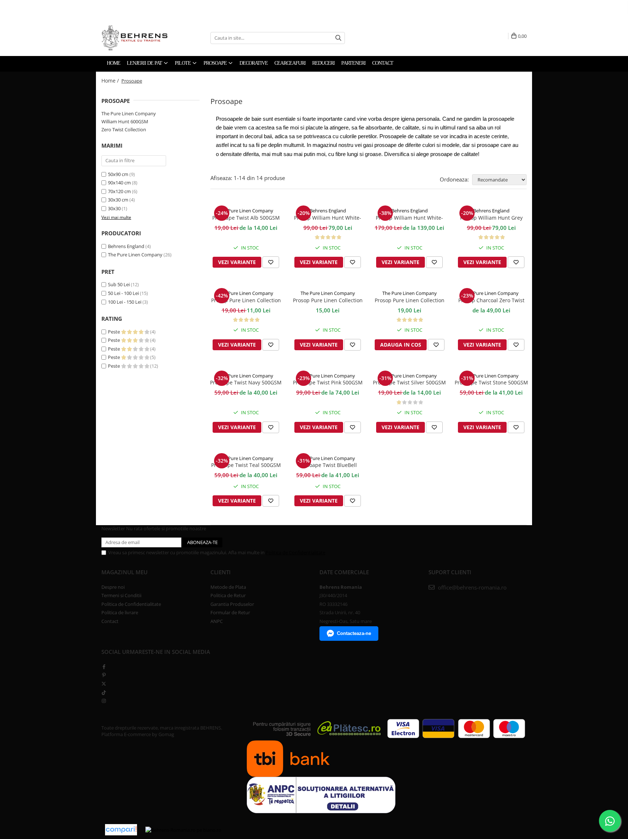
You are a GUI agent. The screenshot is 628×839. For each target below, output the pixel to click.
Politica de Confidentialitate (295, 552)
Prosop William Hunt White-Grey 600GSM (327, 218)
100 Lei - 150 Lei (124, 302)
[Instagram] (103, 701)
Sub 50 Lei (119, 284)
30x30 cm (118, 199)
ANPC (216, 621)
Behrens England (126, 246)
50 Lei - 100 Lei (123, 293)
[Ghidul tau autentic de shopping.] (121, 829)
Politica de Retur (228, 595)
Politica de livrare (119, 612)
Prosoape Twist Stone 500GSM (491, 382)
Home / (110, 80)
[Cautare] (338, 38)
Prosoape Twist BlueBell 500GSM (328, 466)
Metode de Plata (228, 587)
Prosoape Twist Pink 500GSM (328, 382)
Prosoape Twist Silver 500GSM (409, 382)
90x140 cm (119, 182)
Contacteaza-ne (354, 633)
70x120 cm (119, 191)
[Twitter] (103, 683)
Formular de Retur (230, 612)
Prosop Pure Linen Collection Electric (328, 301)
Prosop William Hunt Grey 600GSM (491, 218)
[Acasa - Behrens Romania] (150, 38)
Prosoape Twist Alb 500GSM (246, 217)
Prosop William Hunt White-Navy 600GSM (409, 218)
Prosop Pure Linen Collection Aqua (246, 301)
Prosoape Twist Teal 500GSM (246, 465)
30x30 (114, 208)
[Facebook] (103, 666)
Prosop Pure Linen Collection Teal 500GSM (409, 301)
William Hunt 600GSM (124, 121)
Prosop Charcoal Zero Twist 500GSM (491, 301)
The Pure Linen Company (128, 113)
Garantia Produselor (232, 604)
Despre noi (113, 587)
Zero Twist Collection (123, 129)
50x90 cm (118, 174)
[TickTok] (103, 692)
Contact (109, 621)
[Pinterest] (103, 675)
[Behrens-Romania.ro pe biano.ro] (183, 829)
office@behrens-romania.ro (471, 587)
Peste (114, 331)
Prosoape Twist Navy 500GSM (246, 382)
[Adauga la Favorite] (270, 262)
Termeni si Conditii (121, 595)
